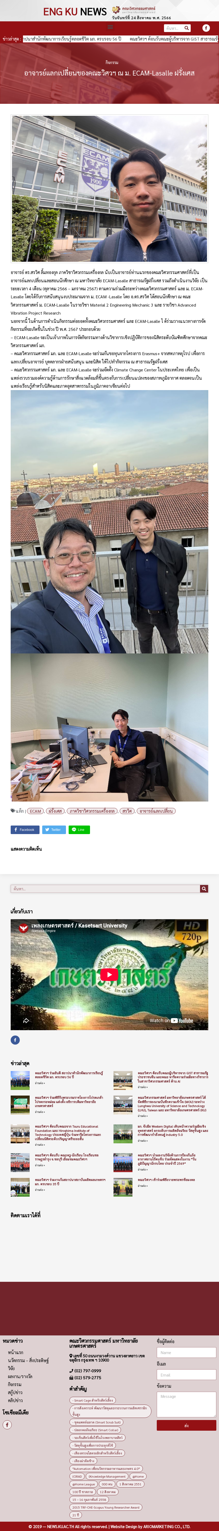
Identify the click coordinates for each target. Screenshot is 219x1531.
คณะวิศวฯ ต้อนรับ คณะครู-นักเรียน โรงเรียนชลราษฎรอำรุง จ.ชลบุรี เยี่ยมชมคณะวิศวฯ (67, 1157)
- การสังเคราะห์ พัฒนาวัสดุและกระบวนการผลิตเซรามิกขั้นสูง (109, 1411)
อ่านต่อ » (40, 1083)
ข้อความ (164, 1386)
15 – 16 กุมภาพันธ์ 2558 (89, 1499)
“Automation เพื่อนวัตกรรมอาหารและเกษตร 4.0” (106, 1468)
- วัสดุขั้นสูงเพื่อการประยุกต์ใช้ (92, 1445)
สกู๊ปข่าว (15, 1392)
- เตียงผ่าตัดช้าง (83, 1461)
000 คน (107, 1484)
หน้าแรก (15, 1352)
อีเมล (161, 1364)
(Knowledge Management (107, 1476)
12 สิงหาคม (108, 1492)
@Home (138, 1476)
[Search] (187, 28)
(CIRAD (77, 1476)
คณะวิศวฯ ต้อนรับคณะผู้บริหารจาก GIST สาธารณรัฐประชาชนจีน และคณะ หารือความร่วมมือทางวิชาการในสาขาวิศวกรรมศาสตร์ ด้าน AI (173, 1077)
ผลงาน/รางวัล (20, 1376)
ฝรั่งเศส (55, 811)
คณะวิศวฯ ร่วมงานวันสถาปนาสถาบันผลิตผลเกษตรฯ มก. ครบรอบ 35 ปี (70, 1181)
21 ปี (75, 1515)
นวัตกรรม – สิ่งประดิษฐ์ (28, 1360)
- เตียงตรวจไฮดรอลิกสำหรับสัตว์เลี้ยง (97, 1453)
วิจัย (11, 1368)
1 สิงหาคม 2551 (130, 1484)
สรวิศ (127, 811)
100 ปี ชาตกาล (82, 1492)
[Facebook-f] (206, 28)
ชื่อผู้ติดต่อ (165, 1341)
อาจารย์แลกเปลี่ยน (156, 811)
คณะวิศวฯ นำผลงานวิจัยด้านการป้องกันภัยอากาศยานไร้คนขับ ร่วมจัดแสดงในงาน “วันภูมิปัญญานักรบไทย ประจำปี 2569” (167, 1159)
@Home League (83, 1484)
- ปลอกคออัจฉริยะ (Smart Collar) (95, 1430)
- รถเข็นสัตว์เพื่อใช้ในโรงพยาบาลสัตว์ (97, 1437)
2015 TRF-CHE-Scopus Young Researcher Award (105, 1507)
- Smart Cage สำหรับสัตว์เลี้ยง (92, 1400)
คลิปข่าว (15, 1400)
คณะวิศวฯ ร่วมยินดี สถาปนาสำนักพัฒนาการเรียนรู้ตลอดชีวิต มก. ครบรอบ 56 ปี (69, 1075)
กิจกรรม (112, 62)
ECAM (35, 811)
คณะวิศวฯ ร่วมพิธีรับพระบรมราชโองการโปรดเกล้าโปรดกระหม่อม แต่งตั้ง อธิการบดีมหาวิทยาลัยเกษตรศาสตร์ (69, 1101)
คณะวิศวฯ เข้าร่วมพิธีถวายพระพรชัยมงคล (166, 1179)
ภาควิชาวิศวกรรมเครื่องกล (92, 811)
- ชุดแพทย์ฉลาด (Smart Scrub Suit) (96, 1422)
